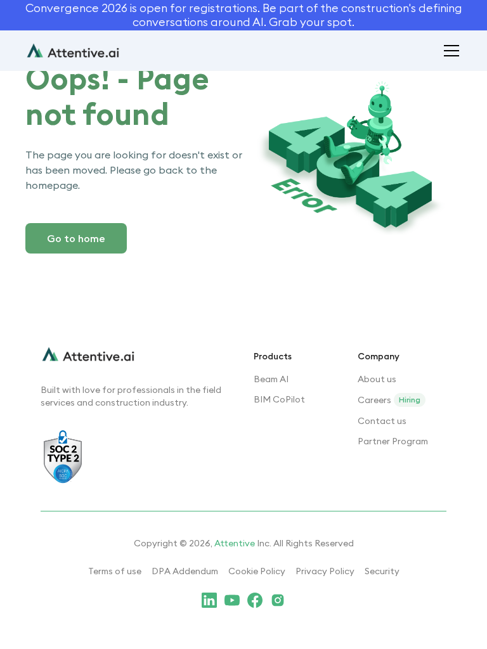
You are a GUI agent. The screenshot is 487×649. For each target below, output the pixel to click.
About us (377, 379)
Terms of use (114, 571)
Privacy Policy (324, 571)
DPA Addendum (185, 571)
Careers (374, 400)
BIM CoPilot (279, 399)
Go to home (76, 238)
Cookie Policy (256, 571)
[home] (72, 50)
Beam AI (271, 379)
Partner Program (393, 441)
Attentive (234, 543)
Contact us (382, 421)
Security (382, 571)
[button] (449, 50)
